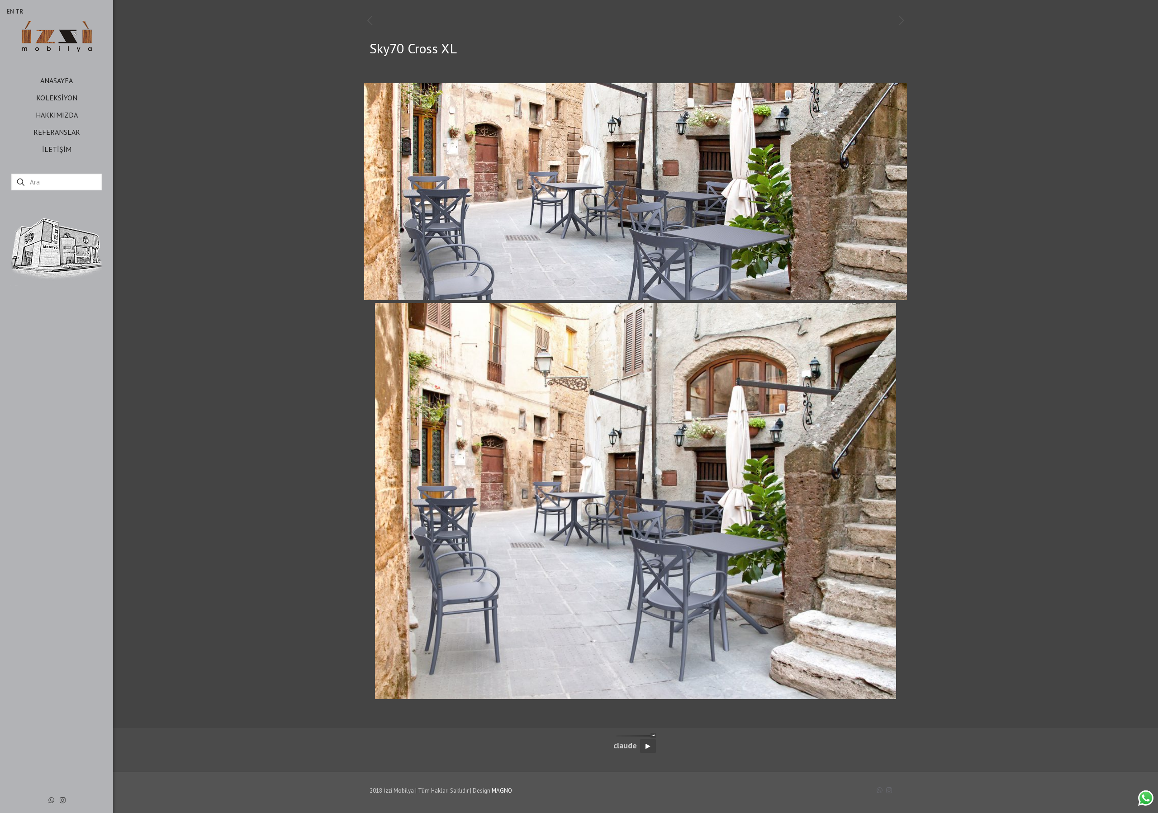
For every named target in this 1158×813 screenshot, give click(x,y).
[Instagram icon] (62, 800)
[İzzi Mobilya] (56, 36)
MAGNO (502, 790)
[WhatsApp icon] (51, 800)
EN (10, 11)
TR (19, 11)
